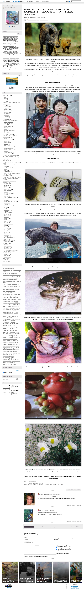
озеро (8, 318)
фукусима (47, 484)
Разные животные (8, 152)
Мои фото (6, 254)
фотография (5, 354)
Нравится (71, 489)
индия (13, 291)
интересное (7, 293)
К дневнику (52, 526)
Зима (5, 97)
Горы (5, 186)
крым (14, 311)
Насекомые (6, 142)
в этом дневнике (8, 372)
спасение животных (10, 341)
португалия (6, 327)
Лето (5, 101)
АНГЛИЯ (6, 208)
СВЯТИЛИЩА (7, 171)
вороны (15, 275)
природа (6, 329)
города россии (15, 276)
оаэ (13, 316)
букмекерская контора (14, 271)
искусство (16, 296)
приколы (17, 327)
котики (17, 303)
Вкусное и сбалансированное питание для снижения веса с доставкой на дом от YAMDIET (10, 37)
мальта (5, 312)
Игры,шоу (6, 244)
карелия (5, 301)
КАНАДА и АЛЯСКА (8, 224)
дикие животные (12, 279)
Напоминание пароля (28, 542)
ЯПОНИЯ (6, 239)
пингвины (9, 320)
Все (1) (19, 75)
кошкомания (7, 308)
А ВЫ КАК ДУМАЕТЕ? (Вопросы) (10, 102)
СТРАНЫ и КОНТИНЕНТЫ (9, 201)
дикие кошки (7, 281)
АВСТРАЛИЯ (7, 203)
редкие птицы (16, 332)
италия (19, 299)
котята (14, 304)
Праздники (6, 248)
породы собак (11, 325)
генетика (5, 276)
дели (7, 278)
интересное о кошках (16, 292)
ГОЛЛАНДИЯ (7, 215)
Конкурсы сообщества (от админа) (11, 162)
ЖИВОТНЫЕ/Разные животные (36, 483)
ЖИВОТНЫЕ (6, 137)
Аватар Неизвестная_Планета (12, 17)
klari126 (41, 510)
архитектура (7, 270)
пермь (5, 320)
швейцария (10, 361)
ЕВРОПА (6, 217)
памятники (8, 319)
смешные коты (6, 339)
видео (12, 275)
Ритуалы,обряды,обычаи (10, 250)
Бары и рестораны (8, 122)
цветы (5, 361)
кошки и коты (8, 306)
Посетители (14, 393)
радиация (60, 484)
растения (15, 330)
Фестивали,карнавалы (9, 251)
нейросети (5, 316)
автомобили (5, 268)
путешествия (7, 330)
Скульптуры (6, 115)
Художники (6, 119)
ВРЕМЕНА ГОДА (7, 95)
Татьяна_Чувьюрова (44, 494)
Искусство (6, 112)
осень (12, 317)
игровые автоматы (13, 289)
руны (9, 335)
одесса (16, 316)
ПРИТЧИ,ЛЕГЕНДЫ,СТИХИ (9, 197)
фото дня (11, 348)
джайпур (14, 278)
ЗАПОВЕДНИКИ (7, 167)
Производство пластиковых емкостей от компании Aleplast (10, 52)
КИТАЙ (5, 225)
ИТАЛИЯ (6, 222)
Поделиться (77, 489)
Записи (4, 5)
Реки (5, 194)
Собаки (5, 141)
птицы (12, 329)
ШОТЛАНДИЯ (7, 236)
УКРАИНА (6, 204)
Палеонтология (6, 104)
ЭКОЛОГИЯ (6, 261)
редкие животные (8, 332)
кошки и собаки (16, 306)
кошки (19, 304)
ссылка (54, 496)
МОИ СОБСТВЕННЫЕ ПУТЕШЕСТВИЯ (8, 175)
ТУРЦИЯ (6, 233)
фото (13, 346)
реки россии (13, 333)
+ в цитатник (42, 17)
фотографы (11, 354)
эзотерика (18, 361)
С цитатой (74, 505)
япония (9, 362)
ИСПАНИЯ (6, 221)
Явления (6, 196)
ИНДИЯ (5, 219)
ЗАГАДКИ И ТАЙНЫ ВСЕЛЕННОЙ (11, 158)
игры (4, 291)
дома (12, 281)
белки (8, 271)
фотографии (7, 353)
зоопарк (5, 289)
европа (5, 286)
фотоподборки (8, 358)
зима (17, 288)
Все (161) (19, 33)
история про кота (13, 299)
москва (9, 315)
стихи (13, 342)
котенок (13, 303)
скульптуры (17, 337)
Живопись (6, 109)
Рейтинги (30, 1)
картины (11, 301)
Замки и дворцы (7, 126)
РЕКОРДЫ (5, 200)
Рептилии (6, 144)
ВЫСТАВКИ (6, 166)
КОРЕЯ (5, 226)
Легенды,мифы (7, 246)
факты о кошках (8, 346)
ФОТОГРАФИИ (6, 253)
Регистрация (17, 1)
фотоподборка (8, 356)
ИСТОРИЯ (5, 159)
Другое (5, 124)
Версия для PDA (74, 586)
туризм (9, 344)
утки (4, 346)
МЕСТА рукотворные (8, 164)
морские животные (11, 313)
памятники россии (16, 319)
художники (16, 359)
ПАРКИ (5, 170)
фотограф (14, 351)
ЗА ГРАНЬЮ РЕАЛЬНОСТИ (9, 156)
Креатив (6, 113)
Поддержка (66, 1)
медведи (5, 313)
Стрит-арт (6, 116)
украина (18, 344)
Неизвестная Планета (3, 8)
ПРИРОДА (5, 183)
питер (13, 320)
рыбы (15, 335)
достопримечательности (11, 284)
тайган (5, 344)
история (11, 297)
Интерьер (6, 127)
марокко (9, 312)
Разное (5, 199)
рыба (12, 335)
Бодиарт (6, 108)
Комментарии (15, 5)
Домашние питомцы (8, 148)
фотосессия (16, 357)
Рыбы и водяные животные (10, 155)
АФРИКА (6, 211)
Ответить (69, 505)
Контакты (75, 587)
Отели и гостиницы (8, 130)
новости (10, 316)
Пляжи (5, 192)
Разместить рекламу (74, 588)
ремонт (18, 333)
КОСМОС (5, 163)
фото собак (9, 351)
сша (16, 342)
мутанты (30, 484)
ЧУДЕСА (5, 259)
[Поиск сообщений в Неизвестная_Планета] (17, 370)
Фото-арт (6, 117)
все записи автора (44, 20)
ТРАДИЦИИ (6, 243)
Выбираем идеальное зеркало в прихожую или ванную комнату (11, 58)
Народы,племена (8, 247)
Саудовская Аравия (8, 205)
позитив (13, 322)
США (5, 231)
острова (16, 317)
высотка (19, 275)
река (4, 333)
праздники (13, 327)
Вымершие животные (9, 146)
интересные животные (7, 294)
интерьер (10, 296)
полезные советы (8, 323)
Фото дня (12, 86)
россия (5, 335)
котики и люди (6, 304)
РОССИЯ (6, 229)
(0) (19, 38)
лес (17, 311)
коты (10, 304)
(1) (15, 46)
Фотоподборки (7, 257)
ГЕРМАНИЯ (6, 214)
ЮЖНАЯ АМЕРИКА (8, 237)
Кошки (5, 138)
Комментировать (29, 526)
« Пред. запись (44, 526)
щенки (14, 361)
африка (14, 270)
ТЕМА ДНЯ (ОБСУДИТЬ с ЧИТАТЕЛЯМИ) (9, 241)
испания (5, 298)
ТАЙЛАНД (6, 232)
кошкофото (13, 308)
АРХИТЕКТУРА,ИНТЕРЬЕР (9, 120)
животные (17, 286)
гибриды (8, 276)
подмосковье (6, 322)
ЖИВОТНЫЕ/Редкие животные (36, 481)
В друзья (13, 26)
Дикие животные (8, 139)
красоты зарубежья (8, 311)
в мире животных (11, 272)
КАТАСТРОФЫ (6, 160)
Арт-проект (6, 106)
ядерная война (53, 484)
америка (10, 268)
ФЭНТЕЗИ (5, 258)
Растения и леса (8, 193)
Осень (5, 98)
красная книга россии (14, 309)
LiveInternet (6, 1)
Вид (68, 1)
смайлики (37, 545)
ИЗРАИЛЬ (6, 218)
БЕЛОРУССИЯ (7, 212)
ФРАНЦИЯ (6, 235)
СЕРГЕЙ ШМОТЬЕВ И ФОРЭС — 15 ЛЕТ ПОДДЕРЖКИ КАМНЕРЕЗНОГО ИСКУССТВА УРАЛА (11, 64)
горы (4, 278)
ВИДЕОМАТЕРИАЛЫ (8, 134)
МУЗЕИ (5, 169)
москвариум (14, 315)
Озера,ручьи (7, 190)
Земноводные (7, 145)
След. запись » (59, 526)
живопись (10, 286)
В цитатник (79, 505)
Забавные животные (8, 149)
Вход (23, 1)
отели (4, 319)
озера (4, 317)
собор (15, 339)
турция (13, 344)
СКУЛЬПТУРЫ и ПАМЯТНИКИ (11, 173)
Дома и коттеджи (8, 123)
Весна (5, 99)
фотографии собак (16, 353)
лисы (19, 311)
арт (14, 268)
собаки (11, 339)
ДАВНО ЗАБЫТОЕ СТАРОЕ (9, 135)
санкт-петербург (9, 337)
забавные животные (9, 288)
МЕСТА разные (7, 189)
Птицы (5, 151)
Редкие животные (8, 153)
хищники (5, 359)
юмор (5, 362)
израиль (8, 291)
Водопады (6, 185)
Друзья (9, 5)
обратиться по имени (55, 494)
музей (19, 315)
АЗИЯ (5, 207)
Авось (37, 1)
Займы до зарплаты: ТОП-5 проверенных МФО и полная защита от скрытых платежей (12, 45)
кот (10, 303)
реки (7, 333)
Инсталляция (7, 110)
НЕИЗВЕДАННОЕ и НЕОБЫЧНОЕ (11, 177)
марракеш (15, 312)
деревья (9, 278)
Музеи (5, 129)
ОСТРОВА (6, 228)
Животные (6, 187)
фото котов (12, 349)
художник (9, 359)
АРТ (4, 105)
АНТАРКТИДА (7, 210)
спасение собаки (7, 342)
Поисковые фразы (15, 394)
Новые (79, 526)
